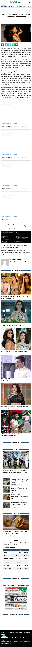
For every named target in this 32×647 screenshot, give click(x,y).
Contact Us (11, 632)
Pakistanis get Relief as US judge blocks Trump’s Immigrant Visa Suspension (20, 480)
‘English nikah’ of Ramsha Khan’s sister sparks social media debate (15, 297)
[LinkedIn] (6, 44)
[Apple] (23, 637)
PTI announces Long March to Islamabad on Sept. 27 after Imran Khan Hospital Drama (19, 504)
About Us (3, 632)
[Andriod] (20, 637)
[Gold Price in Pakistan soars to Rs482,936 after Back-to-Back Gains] (16, 523)
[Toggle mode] (28, 3)
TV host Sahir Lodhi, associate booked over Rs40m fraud (14, 379)
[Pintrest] (15, 637)
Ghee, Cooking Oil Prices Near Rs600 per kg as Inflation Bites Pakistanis (19, 488)
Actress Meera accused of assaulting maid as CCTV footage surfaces (15, 407)
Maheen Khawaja (8, 20)
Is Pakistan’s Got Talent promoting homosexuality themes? (11, 434)
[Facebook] (2, 44)
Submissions (4, 634)
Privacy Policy (19, 632)
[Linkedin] (17, 637)
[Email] (16, 44)
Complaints (27, 632)
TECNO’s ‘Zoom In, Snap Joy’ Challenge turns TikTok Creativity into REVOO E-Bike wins (15, 472)
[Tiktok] (12, 637)
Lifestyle (28, 10)
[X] (9, 44)
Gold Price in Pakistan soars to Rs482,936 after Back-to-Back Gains (19, 496)
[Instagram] (9, 637)
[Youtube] (7, 637)
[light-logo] (16, 2)
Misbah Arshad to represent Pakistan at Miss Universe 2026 (14, 352)
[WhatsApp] (13, 44)
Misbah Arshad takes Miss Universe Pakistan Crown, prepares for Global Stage (14, 325)
